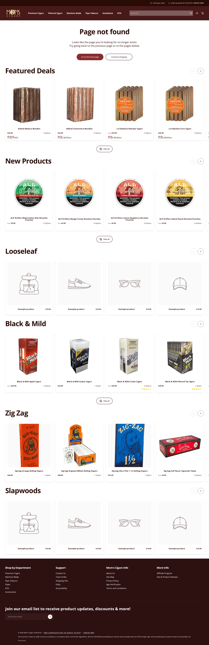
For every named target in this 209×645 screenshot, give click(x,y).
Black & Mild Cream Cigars (129, 381)
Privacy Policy (112, 581)
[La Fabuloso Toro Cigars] (180, 103)
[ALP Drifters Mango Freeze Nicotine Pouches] (79, 193)
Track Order (61, 577)
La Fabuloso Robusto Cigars (130, 128)
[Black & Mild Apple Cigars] (29, 356)
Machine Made (12, 577)
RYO (7, 588)
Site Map (110, 577)
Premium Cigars (12, 573)
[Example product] (29, 283)
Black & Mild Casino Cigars (79, 381)
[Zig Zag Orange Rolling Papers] (29, 445)
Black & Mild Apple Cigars (29, 381)
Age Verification (113, 584)
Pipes (7, 584)
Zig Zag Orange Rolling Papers (29, 471)
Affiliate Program (164, 573)
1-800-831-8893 (88, 633)
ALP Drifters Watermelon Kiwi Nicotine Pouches (29, 219)
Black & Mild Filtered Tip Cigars (180, 381)
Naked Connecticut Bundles (79, 128)
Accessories (10, 592)
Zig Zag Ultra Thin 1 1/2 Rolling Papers (129, 471)
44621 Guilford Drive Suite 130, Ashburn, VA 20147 (62, 633)
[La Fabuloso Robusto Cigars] (129, 103)
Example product (26, 309)
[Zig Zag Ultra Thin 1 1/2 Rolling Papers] (129, 445)
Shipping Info (62, 581)
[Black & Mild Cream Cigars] (129, 356)
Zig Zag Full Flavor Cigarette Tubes (180, 471)
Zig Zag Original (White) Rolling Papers (79, 471)
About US (110, 573)
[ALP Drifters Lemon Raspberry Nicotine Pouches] (129, 193)
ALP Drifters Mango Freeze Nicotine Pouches (79, 219)
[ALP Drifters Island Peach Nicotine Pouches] (180, 193)
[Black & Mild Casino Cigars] (79, 356)
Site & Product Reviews (167, 577)
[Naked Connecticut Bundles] (79, 103)
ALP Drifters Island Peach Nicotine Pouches (180, 219)
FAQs (58, 584)
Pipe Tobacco (11, 581)
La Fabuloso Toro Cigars (180, 128)
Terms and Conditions (116, 588)
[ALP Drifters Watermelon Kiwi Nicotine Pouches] (29, 193)
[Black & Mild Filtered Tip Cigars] (180, 356)
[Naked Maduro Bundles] (29, 103)
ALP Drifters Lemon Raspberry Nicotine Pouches (129, 219)
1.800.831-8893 (198, 3)
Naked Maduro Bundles (29, 128)
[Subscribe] (50, 617)
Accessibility (61, 588)
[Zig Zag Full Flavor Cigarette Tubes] (180, 445)
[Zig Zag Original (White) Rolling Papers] (79, 445)
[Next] (201, 71)
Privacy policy (22, 640)
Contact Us (61, 573)
